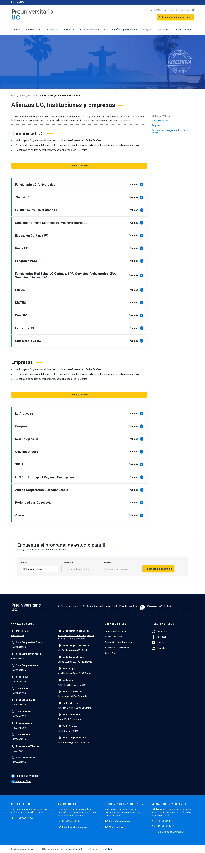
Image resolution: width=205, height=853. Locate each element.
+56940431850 (18, 762)
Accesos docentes (113, 636)
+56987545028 (18, 705)
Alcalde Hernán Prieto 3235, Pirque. (74, 673)
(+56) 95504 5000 (71, 821)
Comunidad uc (160, 121)
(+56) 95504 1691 (165, 821)
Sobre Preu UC (33, 29)
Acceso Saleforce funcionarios (119, 642)
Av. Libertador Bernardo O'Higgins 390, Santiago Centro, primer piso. (76, 637)
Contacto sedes (22, 624)
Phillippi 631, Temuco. (68, 731)
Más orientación (117, 827)
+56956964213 (18, 739)
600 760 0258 (17, 635)
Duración (107, 562)
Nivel (24, 562)
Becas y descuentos (93, 29)
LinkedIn (161, 648)
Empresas (157, 125)
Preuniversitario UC (73, 849)
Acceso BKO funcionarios (117, 648)
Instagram (162, 631)
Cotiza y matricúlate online (175, 17)
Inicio (17, 29)
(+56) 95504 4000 (24, 818)
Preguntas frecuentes (115, 631)
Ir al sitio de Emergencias (75, 827)
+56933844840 (18, 647)
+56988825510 (18, 693)
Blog (147, 29)
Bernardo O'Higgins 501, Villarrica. (74, 742)
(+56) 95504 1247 (165, 826)
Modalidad (67, 562)
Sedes (69, 29)
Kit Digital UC (106, 849)
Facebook (161, 637)
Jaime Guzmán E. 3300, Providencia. (75, 662)
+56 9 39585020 (165, 606)
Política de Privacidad (25, 775)
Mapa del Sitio (21, 781)
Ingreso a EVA (183, 29)
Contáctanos (164, 29)
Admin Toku (110, 653)
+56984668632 (18, 716)
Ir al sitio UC (17, 2)
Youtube (161, 642)
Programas (52, 29)
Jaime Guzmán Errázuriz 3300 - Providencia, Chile (112, 606)
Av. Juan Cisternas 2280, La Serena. (75, 708)
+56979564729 (18, 681)
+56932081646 (18, 670)
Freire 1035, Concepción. (69, 719)
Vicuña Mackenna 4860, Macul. (72, 650)
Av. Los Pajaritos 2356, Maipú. (72, 685)
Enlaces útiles (115, 624)
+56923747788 (18, 728)
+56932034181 (18, 658)
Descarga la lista (79, 165)
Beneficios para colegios (124, 29)
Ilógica (33, 849)
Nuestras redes (163, 624)
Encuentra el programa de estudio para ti (170, 131)
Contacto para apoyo (119, 821)
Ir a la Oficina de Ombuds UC (170, 832)
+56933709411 (18, 751)
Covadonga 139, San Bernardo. (72, 696)
